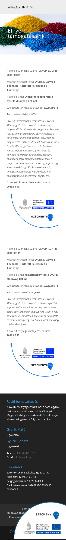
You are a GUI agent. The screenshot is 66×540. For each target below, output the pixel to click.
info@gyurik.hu (22, 457)
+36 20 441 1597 (26, 453)
